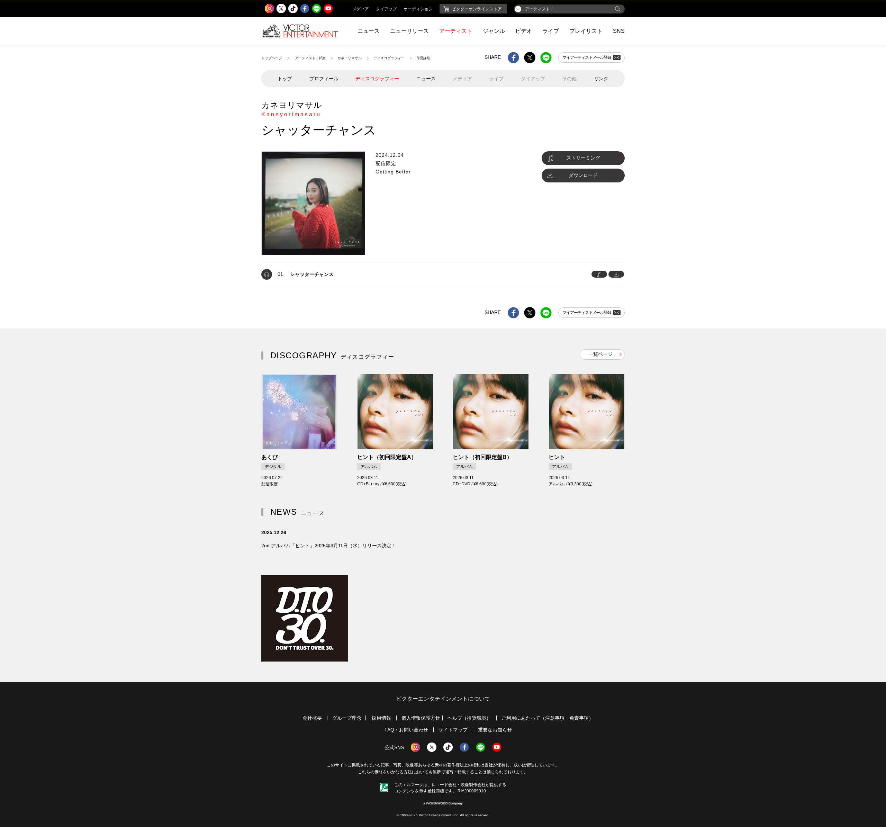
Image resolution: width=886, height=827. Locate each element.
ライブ (550, 31)
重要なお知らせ (495, 729)
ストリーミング (583, 158)
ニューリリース (409, 31)
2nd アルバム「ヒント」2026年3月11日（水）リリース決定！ (328, 545)
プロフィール (323, 78)
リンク (601, 78)
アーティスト (455, 31)
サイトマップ (453, 729)
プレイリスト (586, 31)
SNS (619, 31)
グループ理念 (346, 718)
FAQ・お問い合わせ (406, 729)
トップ (285, 78)
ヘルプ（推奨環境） (469, 718)
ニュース (369, 31)
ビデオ (523, 31)
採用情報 (381, 718)
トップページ (271, 58)
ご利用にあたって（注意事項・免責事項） (547, 718)
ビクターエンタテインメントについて (443, 699)
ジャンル (494, 31)
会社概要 (312, 718)
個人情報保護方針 (420, 718)
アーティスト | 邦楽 (310, 58)
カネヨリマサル (349, 58)
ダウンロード (583, 175)
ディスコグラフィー (389, 58)
